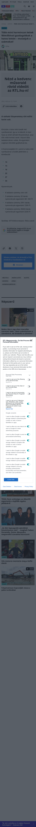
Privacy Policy (29, 486)
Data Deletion (7, 486)
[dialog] (18, 413)
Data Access (18, 486)
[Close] (32, 341)
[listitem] (18, 375)
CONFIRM (10, 479)
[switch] (28, 380)
